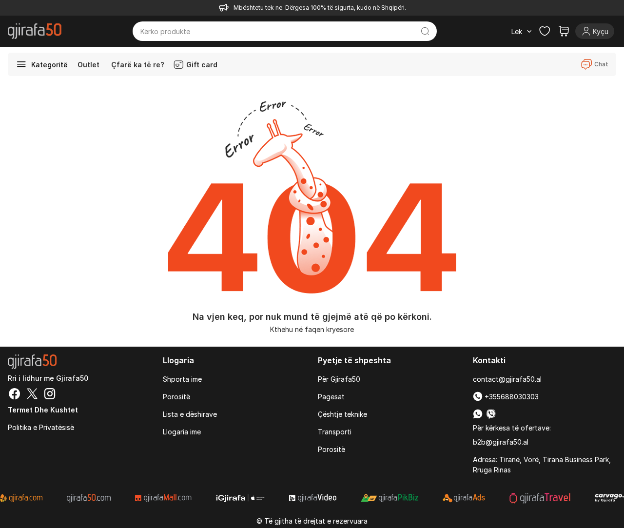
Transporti (334, 432)
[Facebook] (14, 395)
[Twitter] (32, 395)
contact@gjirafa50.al (507, 379)
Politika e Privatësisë (41, 427)
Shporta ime (182, 379)
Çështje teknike (342, 414)
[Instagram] (50, 395)
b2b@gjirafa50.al (500, 442)
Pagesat (331, 396)
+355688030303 (511, 396)
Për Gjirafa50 (339, 379)
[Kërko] (425, 31)
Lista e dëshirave (190, 414)
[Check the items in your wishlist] (544, 31)
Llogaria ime (182, 432)
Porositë (176, 396)
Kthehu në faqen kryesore (312, 329)
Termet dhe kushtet (43, 410)
